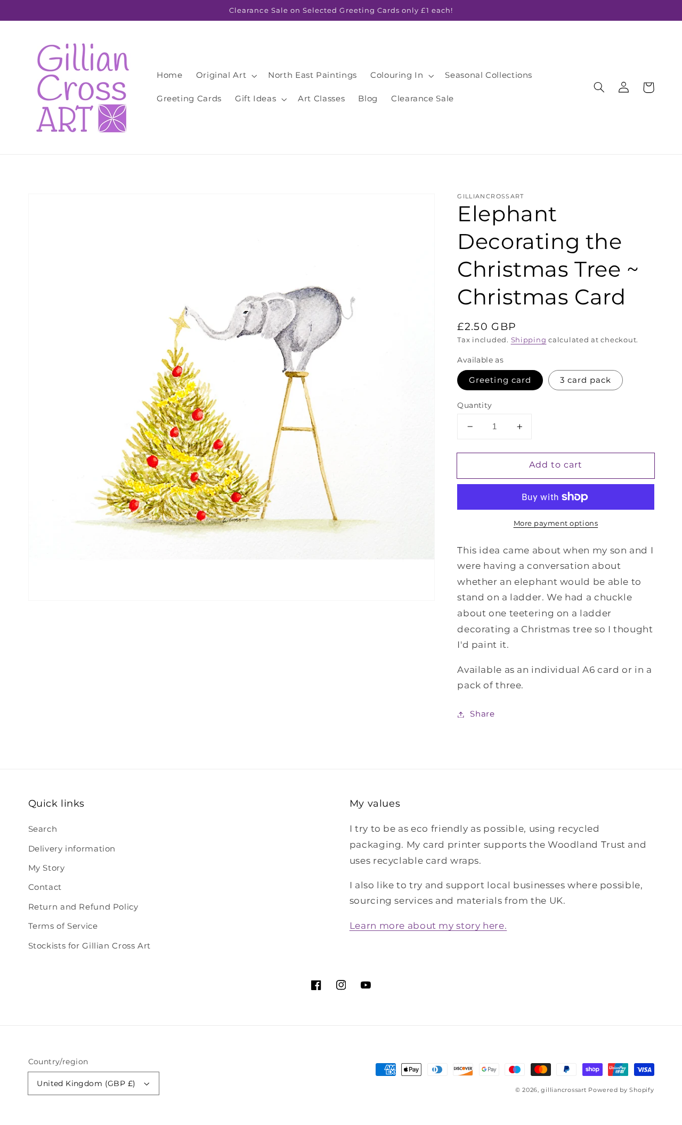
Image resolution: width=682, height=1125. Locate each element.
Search (43, 829)
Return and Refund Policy (83, 907)
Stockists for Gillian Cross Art (89, 946)
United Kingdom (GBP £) (86, 1083)
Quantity (474, 405)
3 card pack (586, 380)
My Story (46, 868)
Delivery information (72, 849)
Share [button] (482, 714)
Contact (45, 887)
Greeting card (500, 380)
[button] (225, 75)
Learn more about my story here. (428, 925)
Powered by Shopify (621, 1090)
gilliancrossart (563, 1090)
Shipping (529, 340)
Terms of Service (63, 926)
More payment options (556, 523)
